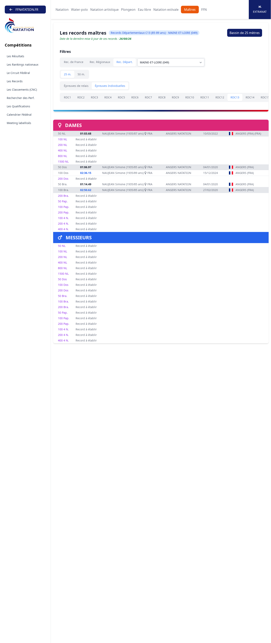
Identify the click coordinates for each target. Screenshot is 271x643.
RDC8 (161, 97)
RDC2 (81, 97)
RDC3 (94, 97)
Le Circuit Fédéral (18, 73)
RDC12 (219, 97)
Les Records (15, 81)
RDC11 (204, 97)
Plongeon (128, 9)
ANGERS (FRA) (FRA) (248, 133)
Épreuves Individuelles (110, 86)
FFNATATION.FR (26, 9)
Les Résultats (15, 56)
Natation (62, 9)
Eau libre (144, 9)
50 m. (81, 74)
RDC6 (134, 97)
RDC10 (189, 97)
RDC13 (235, 97)
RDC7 (148, 97)
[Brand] (25, 25)
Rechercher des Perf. (21, 98)
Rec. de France (73, 62)
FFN (204, 9)
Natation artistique (104, 9)
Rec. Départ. (124, 62)
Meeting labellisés (19, 123)
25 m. (67, 74)
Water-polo (79, 9)
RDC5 (121, 97)
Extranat (260, 12)
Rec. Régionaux (100, 62)
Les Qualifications (18, 106)
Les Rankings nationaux (22, 64)
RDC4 (107, 97)
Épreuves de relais (76, 86)
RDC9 (175, 97)
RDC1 (67, 97)
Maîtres (190, 9)
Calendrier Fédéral (19, 114)
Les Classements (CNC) (22, 89)
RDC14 (250, 97)
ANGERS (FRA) (244, 167)
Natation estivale (166, 9)
